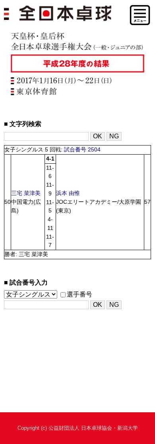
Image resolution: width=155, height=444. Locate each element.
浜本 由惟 (68, 193)
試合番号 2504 (82, 150)
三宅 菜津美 (26, 193)
